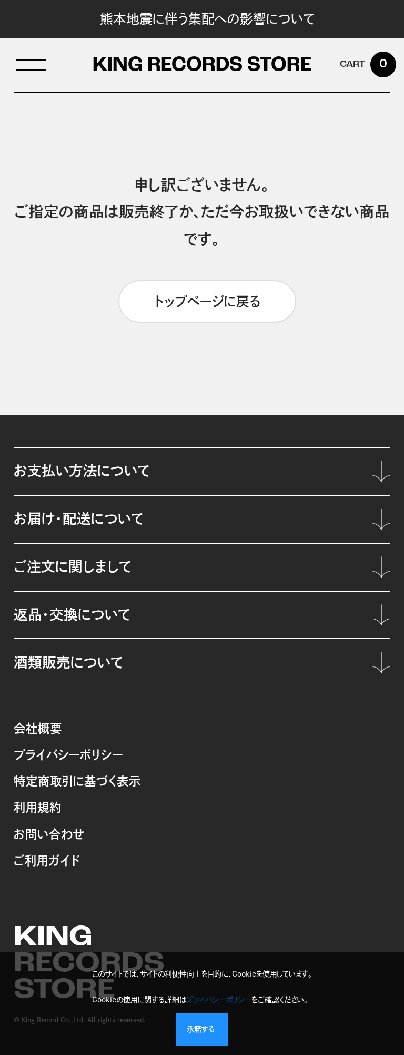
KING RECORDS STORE (202, 66)
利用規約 (38, 807)
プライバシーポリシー (68, 755)
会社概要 (38, 728)
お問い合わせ (49, 834)
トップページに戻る (207, 301)
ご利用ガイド (47, 860)
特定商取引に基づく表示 (77, 781)
